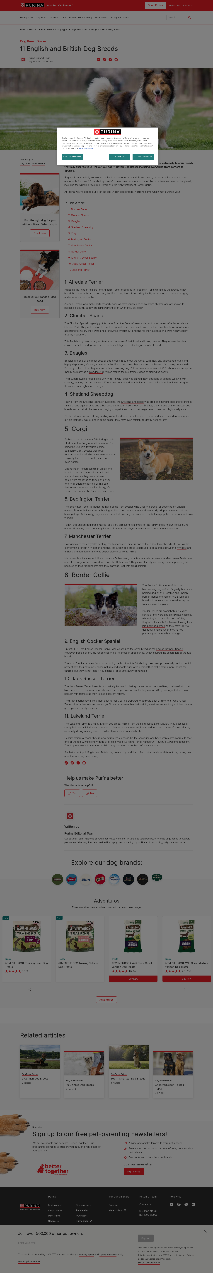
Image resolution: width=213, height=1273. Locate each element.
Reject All (119, 157)
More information (86, 148)
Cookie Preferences (72, 157)
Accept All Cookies (143, 157)
